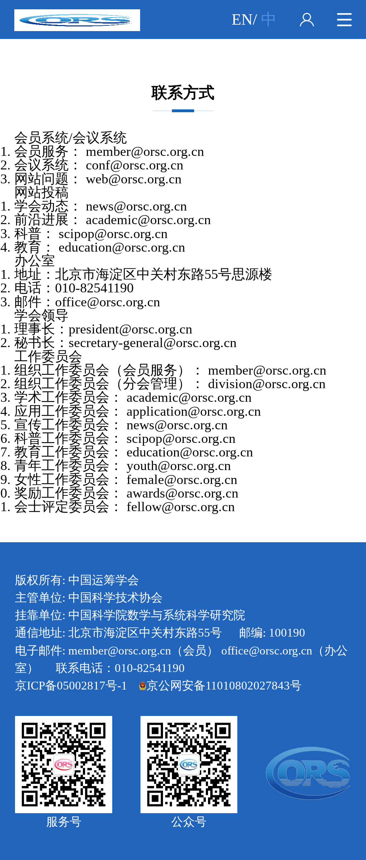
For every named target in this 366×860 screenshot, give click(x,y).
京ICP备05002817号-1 (71, 685)
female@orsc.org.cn (182, 479)
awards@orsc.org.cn (182, 492)
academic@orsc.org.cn (148, 219)
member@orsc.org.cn (145, 151)
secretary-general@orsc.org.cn (153, 342)
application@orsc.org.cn (194, 411)
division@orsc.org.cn (267, 383)
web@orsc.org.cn (134, 178)
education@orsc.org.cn (122, 246)
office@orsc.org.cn (107, 301)
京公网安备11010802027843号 (224, 685)
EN (242, 19)
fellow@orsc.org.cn (181, 506)
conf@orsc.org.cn (134, 164)
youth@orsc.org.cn (179, 465)
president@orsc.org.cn (130, 328)
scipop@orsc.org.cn (113, 233)
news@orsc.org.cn (136, 205)
